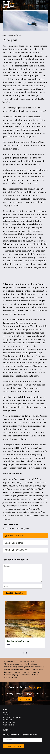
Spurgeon (16, 675)
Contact (7, 727)
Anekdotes (13, 661)
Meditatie (14, 528)
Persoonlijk (8, 675)
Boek (31, 661)
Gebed (5, 528)
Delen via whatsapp (16, 550)
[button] (24, 653)
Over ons (7, 712)
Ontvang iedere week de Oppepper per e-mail (20, 734)
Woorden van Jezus (10, 677)
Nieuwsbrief (8, 672)
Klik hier (25, 699)
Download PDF (15, 535)
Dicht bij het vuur (10, 667)
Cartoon (7, 730)
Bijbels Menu (23, 661)
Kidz (42, 669)
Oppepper (10, 35)
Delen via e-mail (14, 543)
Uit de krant (26, 675)
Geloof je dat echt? (36, 667)
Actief (6, 661)
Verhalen (35, 675)
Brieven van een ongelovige (13, 664)
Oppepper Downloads (30, 672)
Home (4, 35)
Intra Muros (35, 669)
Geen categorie (22, 667)
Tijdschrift (8, 725)
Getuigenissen (9, 669)
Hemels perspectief (22, 669)
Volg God (24, 528)
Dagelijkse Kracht (31, 664)
